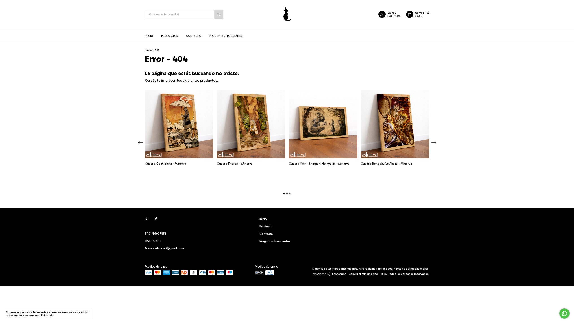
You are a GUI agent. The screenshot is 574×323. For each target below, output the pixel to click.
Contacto (193, 35)
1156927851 (153, 241)
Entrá (390, 12)
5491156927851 (155, 234)
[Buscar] (218, 14)
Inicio (149, 35)
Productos (169, 35)
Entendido (47, 315)
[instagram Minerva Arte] (146, 219)
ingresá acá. (385, 268)
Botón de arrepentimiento (412, 268)
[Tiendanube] (329, 275)
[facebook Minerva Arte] (155, 219)
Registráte (394, 15)
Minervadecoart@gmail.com (164, 248)
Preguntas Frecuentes (226, 35)
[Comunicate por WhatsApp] (564, 313)
